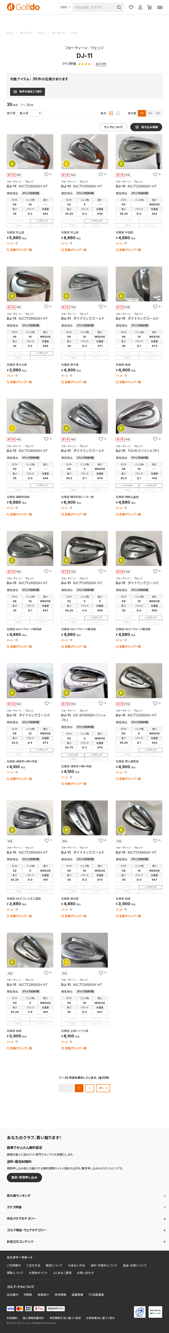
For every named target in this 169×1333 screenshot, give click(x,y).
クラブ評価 (14, 1207)
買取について (15, 1272)
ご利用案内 (14, 1265)
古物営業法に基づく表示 (100, 1318)
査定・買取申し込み (24, 1177)
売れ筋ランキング (18, 1196)
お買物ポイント (38, 1272)
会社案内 (12, 1294)
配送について (54, 1265)
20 (142, 113)
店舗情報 (77, 1294)
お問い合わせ (85, 1272)
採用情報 (60, 1294)
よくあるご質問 (62, 1272)
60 (158, 113)
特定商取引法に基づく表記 (65, 1318)
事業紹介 (43, 1294)
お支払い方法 (76, 1265)
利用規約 (12, 1318)
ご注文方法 (33, 1265)
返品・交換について (135, 1265)
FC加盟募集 (96, 1294)
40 (150, 113)
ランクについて (113, 127)
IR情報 (28, 1294)
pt (10, 243)
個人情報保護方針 (33, 1318)
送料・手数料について (104, 1265)
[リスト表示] (118, 113)
